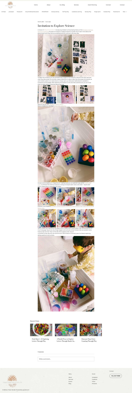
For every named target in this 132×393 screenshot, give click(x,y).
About (70, 377)
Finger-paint (97, 11)
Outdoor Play (107, 11)
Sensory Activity (55, 11)
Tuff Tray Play (65, 11)
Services (71, 379)
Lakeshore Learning (77, 11)
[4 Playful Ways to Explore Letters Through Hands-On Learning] (66, 330)
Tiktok (93, 381)
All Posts (4, 11)
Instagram (95, 377)
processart (11, 11)
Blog (70, 383)
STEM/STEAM (45, 11)
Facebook (94, 379)
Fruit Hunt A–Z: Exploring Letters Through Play (40, 340)
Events (70, 381)
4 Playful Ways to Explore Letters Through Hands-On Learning (65, 340)
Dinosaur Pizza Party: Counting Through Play (89, 340)
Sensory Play (88, 11)
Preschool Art (116, 11)
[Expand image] (47, 94)
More (124, 11)
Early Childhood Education (32, 11)
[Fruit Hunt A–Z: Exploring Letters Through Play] (41, 330)
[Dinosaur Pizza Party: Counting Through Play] (91, 330)
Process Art (19, 11)
